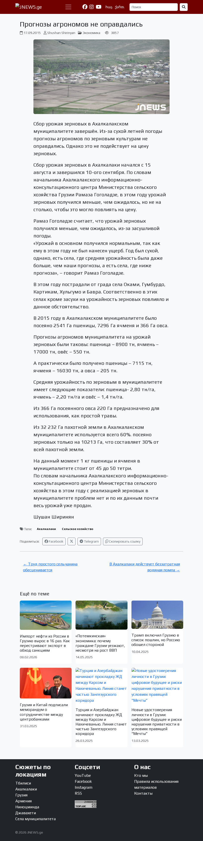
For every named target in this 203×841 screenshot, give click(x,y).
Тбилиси (23, 783)
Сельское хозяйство (77, 529)
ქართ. (120, 7)
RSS (78, 793)
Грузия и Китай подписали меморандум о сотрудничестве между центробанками (44, 712)
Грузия (21, 795)
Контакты (143, 793)
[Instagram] (91, 7)
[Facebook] (84, 7)
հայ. (109, 7)
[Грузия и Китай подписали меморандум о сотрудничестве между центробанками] (46, 683)
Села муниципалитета (35, 818)
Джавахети (25, 813)
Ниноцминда (27, 807)
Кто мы (141, 775)
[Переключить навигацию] (68, 7)
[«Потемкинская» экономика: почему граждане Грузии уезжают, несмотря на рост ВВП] (101, 615)
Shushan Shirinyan (61, 33)
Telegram (91, 541)
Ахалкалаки (46, 529)
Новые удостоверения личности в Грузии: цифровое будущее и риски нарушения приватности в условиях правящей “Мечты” (156, 721)
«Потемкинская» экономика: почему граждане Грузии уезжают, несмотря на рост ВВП (100, 643)
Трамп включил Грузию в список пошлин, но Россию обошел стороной (155, 640)
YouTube (83, 775)
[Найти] (184, 7)
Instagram (83, 787)
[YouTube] (99, 7)
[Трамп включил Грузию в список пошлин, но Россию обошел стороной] (157, 615)
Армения (23, 801)
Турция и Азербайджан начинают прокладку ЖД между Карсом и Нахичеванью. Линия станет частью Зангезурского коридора (101, 721)
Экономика (91, 33)
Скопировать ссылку (124, 541)
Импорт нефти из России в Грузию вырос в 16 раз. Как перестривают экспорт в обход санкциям (45, 643)
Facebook (55, 541)
